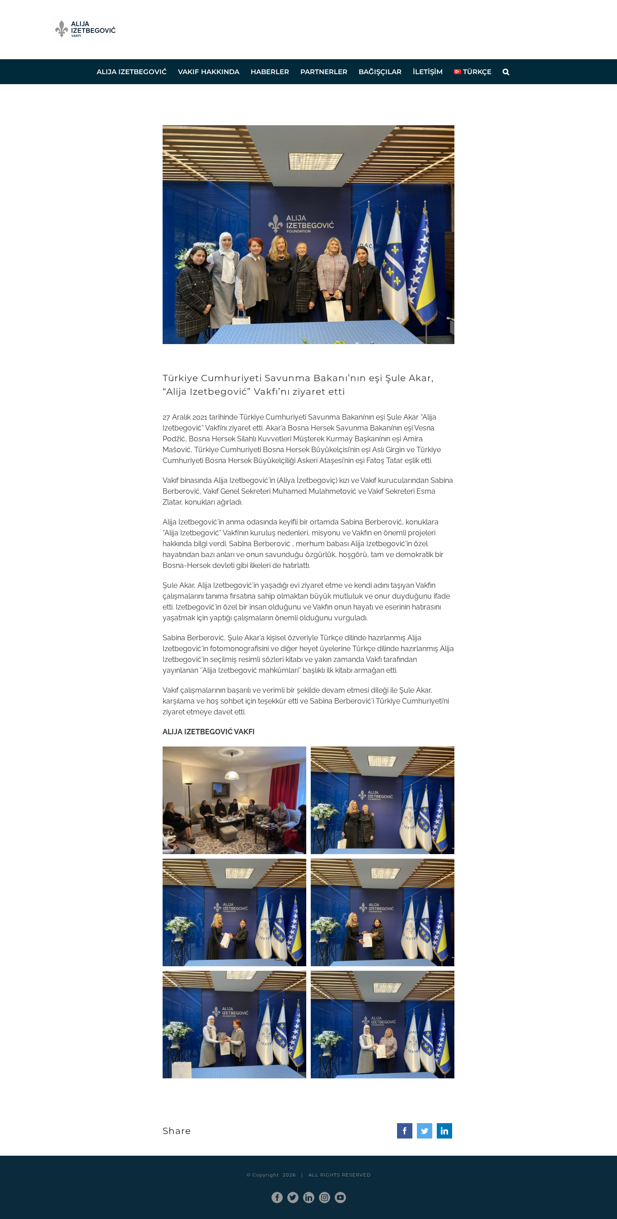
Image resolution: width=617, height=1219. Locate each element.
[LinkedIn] (444, 1131)
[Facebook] (405, 1131)
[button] (506, 71)
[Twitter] (425, 1131)
